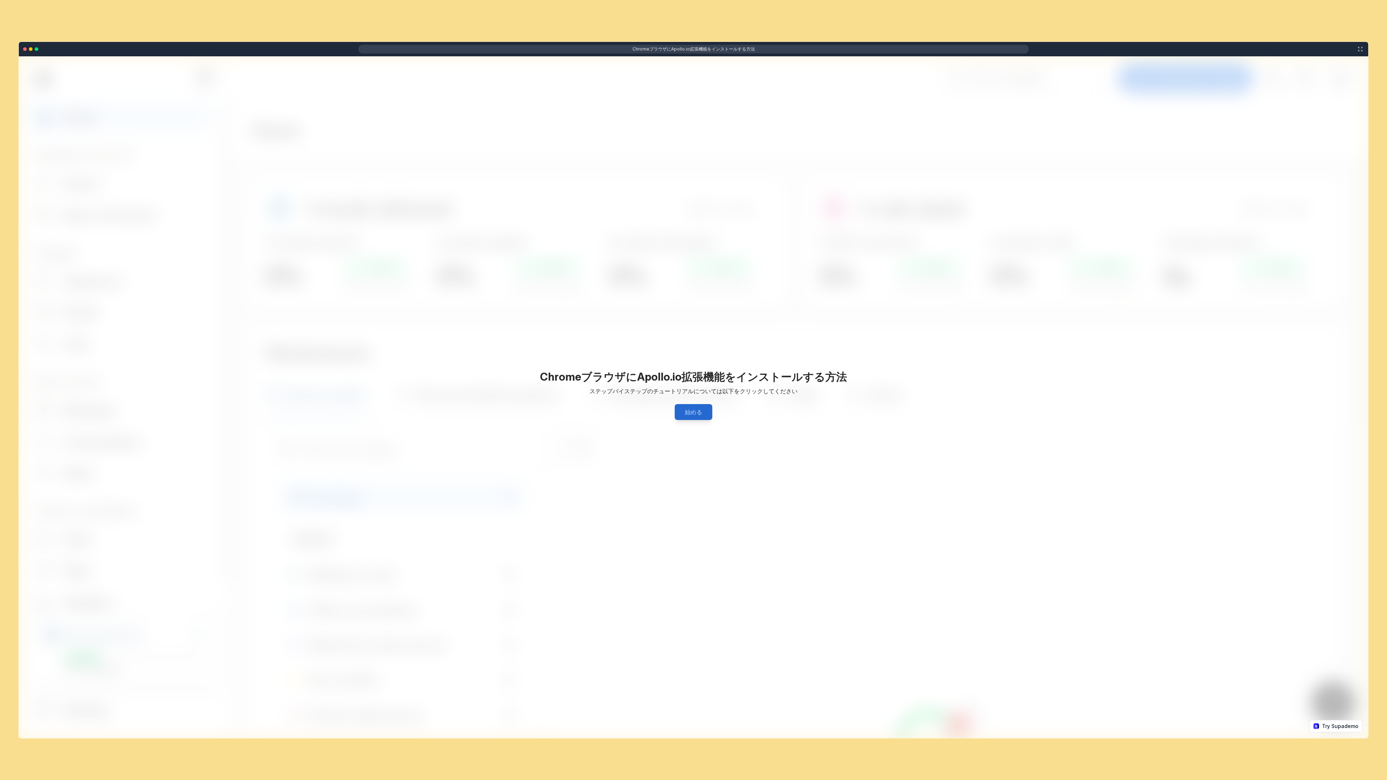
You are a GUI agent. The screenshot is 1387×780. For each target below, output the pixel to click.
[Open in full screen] (1360, 49)
